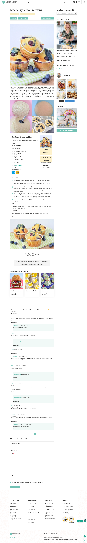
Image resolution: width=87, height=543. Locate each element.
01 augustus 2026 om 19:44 (20, 414)
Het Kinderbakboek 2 (66, 510)
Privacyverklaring (53, 533)
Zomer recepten (31, 519)
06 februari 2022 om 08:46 (19, 308)
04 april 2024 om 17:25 (23, 356)
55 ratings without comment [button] (32, 438)
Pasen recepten (48, 507)
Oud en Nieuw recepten (50, 518)
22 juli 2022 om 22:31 (18, 316)
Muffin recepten (13, 515)
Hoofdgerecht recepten (33, 507)
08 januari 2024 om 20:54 (18, 349)
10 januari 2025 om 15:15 (25, 397)
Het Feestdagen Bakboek (67, 509)
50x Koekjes (65, 512)
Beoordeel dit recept (14, 448)
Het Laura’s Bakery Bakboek (68, 505)
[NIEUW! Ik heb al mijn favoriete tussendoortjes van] (72, 94)
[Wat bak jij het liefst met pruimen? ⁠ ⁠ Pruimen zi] (61, 84)
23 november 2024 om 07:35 (21, 365)
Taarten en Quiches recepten (34, 513)
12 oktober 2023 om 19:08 (19, 333)
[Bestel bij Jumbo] (17, 172)
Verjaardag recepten (49, 505)
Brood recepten (31, 506)
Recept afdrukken (46, 153)
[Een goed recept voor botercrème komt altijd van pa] (61, 94)
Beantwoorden (14, 313)
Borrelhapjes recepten (32, 505)
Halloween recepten (49, 513)
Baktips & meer (37, 2)
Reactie (12, 453)
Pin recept (23, 18)
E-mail (11, 475)
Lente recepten (31, 518)
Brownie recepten (14, 505)
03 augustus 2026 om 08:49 (26, 424)
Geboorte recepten (49, 503)
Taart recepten (13, 516)
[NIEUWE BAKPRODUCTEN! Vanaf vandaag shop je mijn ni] (72, 84)
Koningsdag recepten (49, 509)
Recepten (28, 2)
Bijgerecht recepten (32, 503)
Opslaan (47, 149)
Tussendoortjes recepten (15, 518)
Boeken (53, 2)
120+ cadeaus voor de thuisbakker (66, 130)
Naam (11, 469)
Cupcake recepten (14, 509)
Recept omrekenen (46, 157)
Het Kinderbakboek (66, 507)
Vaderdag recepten (49, 512)
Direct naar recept (47, 18)
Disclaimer (46, 533)
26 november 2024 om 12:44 (26, 374)
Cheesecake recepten (15, 507)
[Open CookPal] (85, 521)
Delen (14, 18)
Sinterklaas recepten (49, 515)
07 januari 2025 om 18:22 (19, 383)
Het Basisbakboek (66, 503)
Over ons (46, 2)
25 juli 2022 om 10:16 (24, 325)
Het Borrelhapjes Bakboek (68, 506)
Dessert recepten (14, 510)
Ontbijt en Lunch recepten (33, 510)
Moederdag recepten (49, 510)
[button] (43, 165)
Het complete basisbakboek (68, 513)
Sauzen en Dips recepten (33, 512)
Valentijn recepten (49, 506)
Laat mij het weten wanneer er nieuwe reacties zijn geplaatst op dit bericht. (27, 482)
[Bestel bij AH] (13, 172)
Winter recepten (31, 522)
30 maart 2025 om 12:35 (18, 405)
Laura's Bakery (9, 2)
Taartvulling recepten (14, 519)
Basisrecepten (13, 503)
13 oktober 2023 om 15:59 (25, 341)
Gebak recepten (13, 512)
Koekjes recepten (14, 513)
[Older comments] (29, 434)
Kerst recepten (48, 516)
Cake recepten (13, 506)
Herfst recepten (31, 521)
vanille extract (19, 165)
